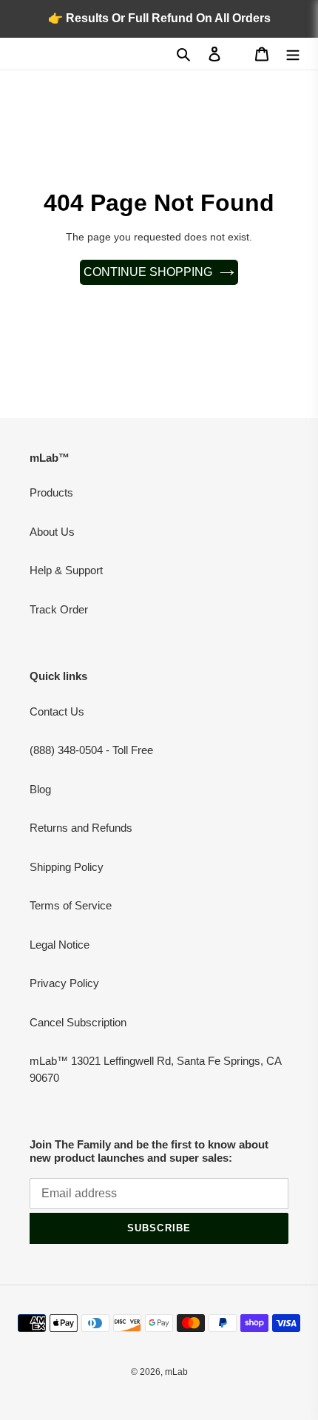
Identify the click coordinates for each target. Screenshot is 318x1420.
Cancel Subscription (78, 1022)
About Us (52, 531)
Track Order (59, 609)
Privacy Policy (64, 983)
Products (51, 492)
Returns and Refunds (81, 827)
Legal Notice (59, 944)
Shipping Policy (67, 867)
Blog (40, 789)
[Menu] (292, 54)
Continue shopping (148, 272)
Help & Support (66, 570)
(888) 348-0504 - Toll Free (91, 750)
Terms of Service (71, 905)
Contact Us (57, 711)
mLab (176, 1372)
